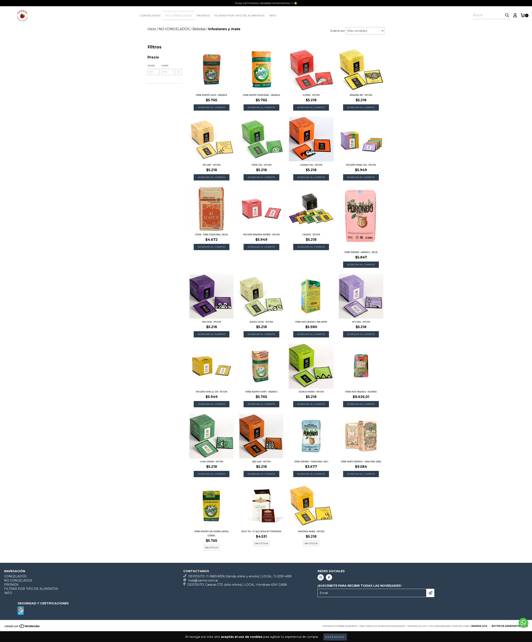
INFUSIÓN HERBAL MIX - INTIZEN (361, 164)
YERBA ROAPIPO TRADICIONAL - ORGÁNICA (261, 94)
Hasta (164, 65)
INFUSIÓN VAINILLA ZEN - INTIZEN (211, 391)
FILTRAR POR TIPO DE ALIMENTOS (240, 15)
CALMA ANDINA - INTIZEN (211, 461)
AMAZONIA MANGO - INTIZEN (311, 531)
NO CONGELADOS (178, 15)
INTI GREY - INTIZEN (211, 164)
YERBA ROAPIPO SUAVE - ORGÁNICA (211, 94)
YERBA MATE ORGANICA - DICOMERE (361, 391)
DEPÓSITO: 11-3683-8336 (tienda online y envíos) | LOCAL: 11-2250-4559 (240, 576)
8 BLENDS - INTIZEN (311, 234)
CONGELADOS (150, 15)
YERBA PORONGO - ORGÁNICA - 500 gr (361, 252)
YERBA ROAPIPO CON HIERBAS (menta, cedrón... (211, 533)
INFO (272, 15)
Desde (151, 65)
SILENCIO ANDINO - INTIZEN (311, 391)
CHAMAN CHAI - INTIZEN (311, 164)
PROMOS (203, 15)
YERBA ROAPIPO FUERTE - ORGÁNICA (261, 391)
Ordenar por (337, 30)
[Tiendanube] (22, 627)
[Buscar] (507, 15)
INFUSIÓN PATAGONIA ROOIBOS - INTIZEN (261, 234)
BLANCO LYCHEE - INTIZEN (261, 321)
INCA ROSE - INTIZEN (211, 321)
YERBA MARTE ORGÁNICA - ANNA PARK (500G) (361, 461)
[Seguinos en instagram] (321, 577)
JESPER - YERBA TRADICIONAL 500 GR (211, 234)
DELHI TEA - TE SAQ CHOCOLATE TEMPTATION (261, 531)
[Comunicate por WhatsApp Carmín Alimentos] (523, 622)
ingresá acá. (479, 626)
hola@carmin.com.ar (203, 580)
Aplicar (178, 72)
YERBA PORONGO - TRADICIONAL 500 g (311, 461)
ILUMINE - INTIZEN (311, 94)
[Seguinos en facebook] (329, 577)
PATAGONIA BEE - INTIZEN (361, 94)
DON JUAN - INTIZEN (261, 461)
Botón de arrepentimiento (510, 626)
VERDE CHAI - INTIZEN (261, 164)
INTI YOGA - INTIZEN (361, 321)
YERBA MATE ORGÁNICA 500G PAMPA (311, 321)
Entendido (335, 636)
